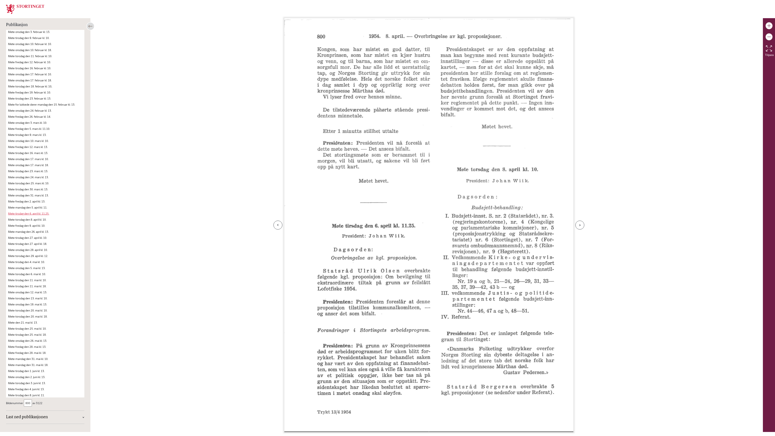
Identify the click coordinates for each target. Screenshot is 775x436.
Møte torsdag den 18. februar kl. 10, (30, 86)
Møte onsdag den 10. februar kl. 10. (30, 44)
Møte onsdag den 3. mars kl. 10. (27, 123)
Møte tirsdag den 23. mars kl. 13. (28, 171)
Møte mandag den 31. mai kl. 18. (28, 365)
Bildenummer (14, 403)
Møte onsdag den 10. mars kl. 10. (28, 141)
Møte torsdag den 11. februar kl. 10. (30, 56)
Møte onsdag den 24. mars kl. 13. (28, 177)
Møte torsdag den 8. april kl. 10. (27, 219)
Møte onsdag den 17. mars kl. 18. (28, 165)
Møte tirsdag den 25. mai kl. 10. (27, 328)
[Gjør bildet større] (769, 25)
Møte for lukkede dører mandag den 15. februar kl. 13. (41, 104)
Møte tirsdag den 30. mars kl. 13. (28, 189)
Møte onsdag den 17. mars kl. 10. (28, 159)
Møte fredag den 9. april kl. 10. (26, 225)
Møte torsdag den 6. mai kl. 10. (27, 274)
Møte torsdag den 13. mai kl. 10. (27, 298)
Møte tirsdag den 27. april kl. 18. (27, 244)
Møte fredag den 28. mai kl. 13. (27, 347)
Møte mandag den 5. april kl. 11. (27, 207)
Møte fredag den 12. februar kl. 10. (29, 62)
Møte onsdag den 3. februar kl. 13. (29, 32)
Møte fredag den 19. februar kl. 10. (29, 92)
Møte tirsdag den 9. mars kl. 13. (27, 135)
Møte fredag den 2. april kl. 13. (26, 201)
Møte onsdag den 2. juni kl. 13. (26, 377)
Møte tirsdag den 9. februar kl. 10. (28, 38)
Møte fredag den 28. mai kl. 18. (27, 353)
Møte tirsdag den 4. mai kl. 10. (26, 262)
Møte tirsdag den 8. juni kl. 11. (26, 395)
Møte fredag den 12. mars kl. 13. (28, 147)
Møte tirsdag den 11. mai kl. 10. (27, 280)
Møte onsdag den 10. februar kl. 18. (30, 50)
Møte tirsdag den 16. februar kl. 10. (29, 68)
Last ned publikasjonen (27, 417)
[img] (25, 8)
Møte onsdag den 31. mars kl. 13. (28, 195)
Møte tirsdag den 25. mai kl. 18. (27, 334)
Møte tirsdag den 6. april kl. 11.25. (28, 213)
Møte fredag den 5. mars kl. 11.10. (29, 129)
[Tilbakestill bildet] (769, 48)
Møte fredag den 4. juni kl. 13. (26, 389)
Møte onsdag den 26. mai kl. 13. (27, 341)
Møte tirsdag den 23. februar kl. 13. (29, 98)
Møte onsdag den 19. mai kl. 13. (27, 304)
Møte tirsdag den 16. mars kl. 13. (28, 153)
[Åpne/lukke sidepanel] (90, 26)
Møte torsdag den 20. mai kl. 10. (27, 310)
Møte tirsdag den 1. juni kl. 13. (26, 371)
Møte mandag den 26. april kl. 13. (28, 232)
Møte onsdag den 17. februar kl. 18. (30, 80)
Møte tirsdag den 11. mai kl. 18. (27, 286)
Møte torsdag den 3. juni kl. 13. (27, 383)
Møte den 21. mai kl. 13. (23, 322)
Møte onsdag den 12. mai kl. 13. (27, 292)
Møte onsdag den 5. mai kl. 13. (26, 268)
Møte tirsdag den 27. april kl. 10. (27, 238)
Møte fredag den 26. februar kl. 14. (29, 116)
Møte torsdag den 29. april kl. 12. (28, 256)
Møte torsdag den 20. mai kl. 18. (27, 316)
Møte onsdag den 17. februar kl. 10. (30, 74)
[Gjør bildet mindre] (769, 36)
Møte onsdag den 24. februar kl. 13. (30, 110)
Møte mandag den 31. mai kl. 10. (28, 359)
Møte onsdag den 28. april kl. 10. (28, 250)
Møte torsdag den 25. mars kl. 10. (28, 183)
